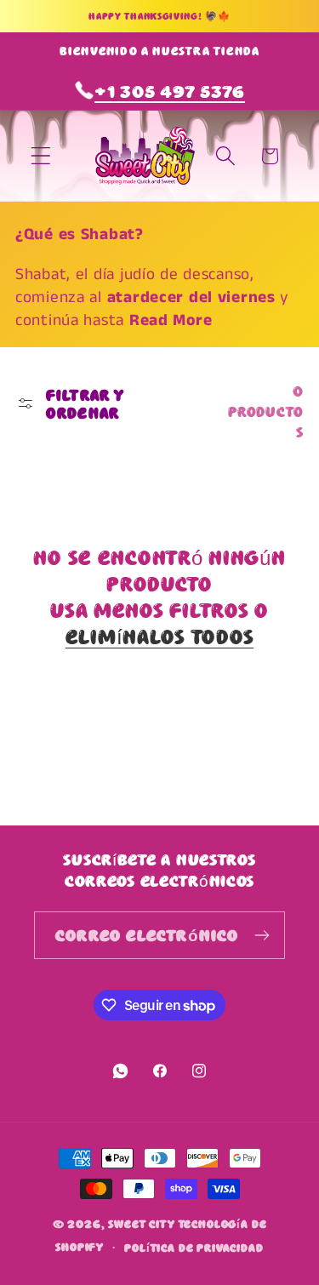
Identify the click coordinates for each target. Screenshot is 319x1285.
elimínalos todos (160, 636)
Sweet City (141, 1223)
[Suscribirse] (261, 935)
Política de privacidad (193, 1246)
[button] (41, 156)
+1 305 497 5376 (169, 90)
